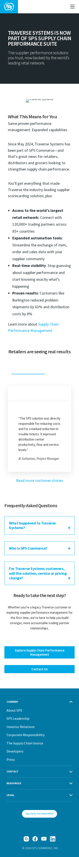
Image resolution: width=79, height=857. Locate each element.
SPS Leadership (18, 718)
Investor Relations (21, 727)
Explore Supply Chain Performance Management (39, 652)
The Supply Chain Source (25, 743)
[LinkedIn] (52, 838)
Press (11, 759)
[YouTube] (44, 838)
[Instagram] (26, 838)
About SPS (14, 710)
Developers (15, 751)
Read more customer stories (39, 480)
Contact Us (39, 669)
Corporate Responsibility (26, 735)
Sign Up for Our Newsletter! (39, 813)
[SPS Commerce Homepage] (9, 6)
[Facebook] (35, 838)
